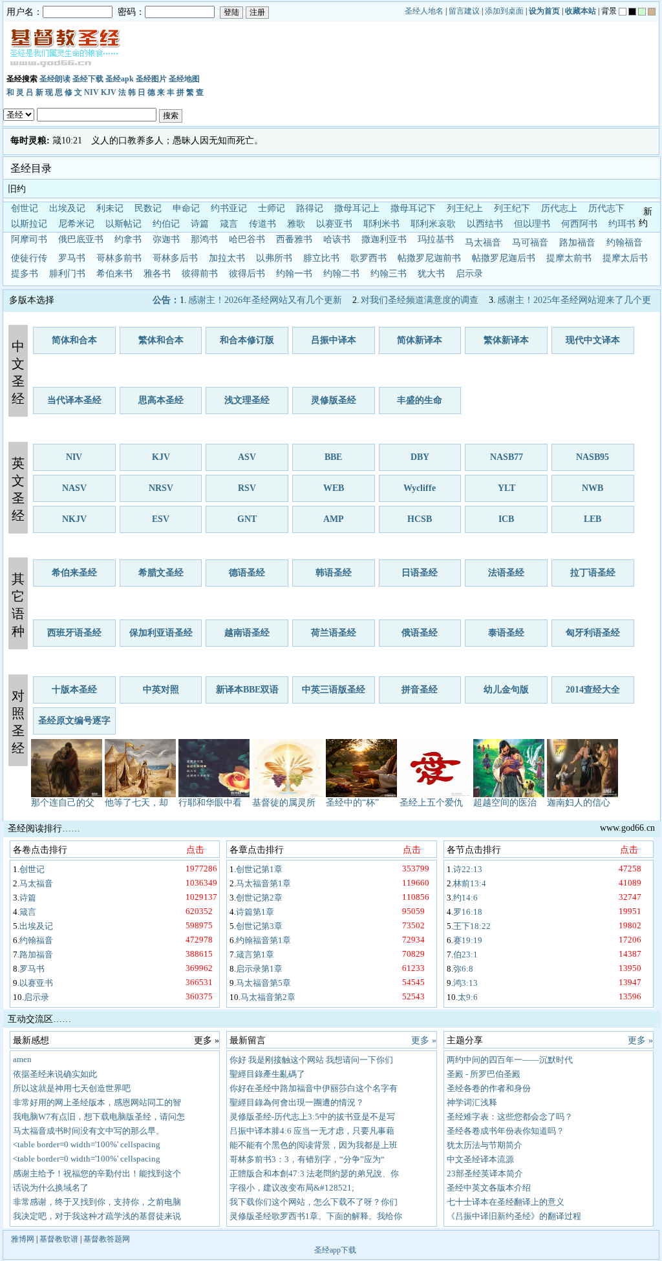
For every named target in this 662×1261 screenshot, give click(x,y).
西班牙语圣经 (74, 633)
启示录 (469, 273)
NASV (74, 488)
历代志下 (606, 208)
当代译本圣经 (74, 400)
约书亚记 (229, 208)
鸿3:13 (465, 983)
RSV (247, 488)
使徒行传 (29, 258)
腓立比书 (321, 258)
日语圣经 (419, 573)
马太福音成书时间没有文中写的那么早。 (88, 1131)
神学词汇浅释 (472, 1102)
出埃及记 (67, 208)
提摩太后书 (625, 258)
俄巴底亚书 (80, 239)
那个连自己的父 (62, 803)
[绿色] (642, 12)
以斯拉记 (29, 224)
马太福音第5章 (263, 983)
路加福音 (577, 242)
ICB (506, 519)
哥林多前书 (119, 258)
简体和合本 (74, 340)
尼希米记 (76, 224)
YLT (506, 488)
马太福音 (483, 242)
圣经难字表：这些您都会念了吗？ (510, 1116)
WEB (333, 488)
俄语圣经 (419, 633)
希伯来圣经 (74, 573)
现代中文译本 (593, 340)
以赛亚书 (334, 224)
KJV (108, 92)
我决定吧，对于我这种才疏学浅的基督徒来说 (97, 1216)
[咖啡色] (652, 12)
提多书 (24, 273)
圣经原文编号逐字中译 (74, 725)
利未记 (109, 208)
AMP (333, 519)
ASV (247, 457)
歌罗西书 (368, 258)
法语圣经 (506, 573)
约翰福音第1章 (263, 940)
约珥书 (621, 224)
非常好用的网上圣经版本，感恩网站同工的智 (97, 1102)
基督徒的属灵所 (283, 803)
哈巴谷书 (247, 239)
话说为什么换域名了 (51, 1188)
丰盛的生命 (419, 400)
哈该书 (336, 239)
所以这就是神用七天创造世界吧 (72, 1088)
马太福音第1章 (263, 883)
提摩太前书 (569, 258)
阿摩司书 (29, 239)
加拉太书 (227, 258)
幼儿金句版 (506, 689)
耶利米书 (381, 224)
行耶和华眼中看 (210, 803)
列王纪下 (512, 208)
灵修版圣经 (333, 400)
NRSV (161, 488)
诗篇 (200, 224)
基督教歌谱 (58, 1239)
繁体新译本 (506, 340)
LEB (592, 519)
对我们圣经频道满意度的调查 (419, 300)
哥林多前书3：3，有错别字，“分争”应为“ (307, 1159)
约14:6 (465, 897)
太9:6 (468, 997)
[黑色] (632, 12)
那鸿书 (204, 239)
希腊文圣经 (161, 573)
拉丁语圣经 (592, 573)
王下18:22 (472, 926)
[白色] (622, 12)
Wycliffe (419, 488)
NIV (91, 92)
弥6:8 (463, 969)
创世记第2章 (259, 897)
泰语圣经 (506, 633)
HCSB (419, 519)
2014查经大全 (593, 689)
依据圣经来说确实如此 (55, 1074)
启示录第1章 (259, 969)
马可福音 (530, 242)
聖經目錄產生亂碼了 (267, 1074)
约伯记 (166, 224)
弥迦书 (166, 239)
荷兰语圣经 (333, 633)
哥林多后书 (175, 258)
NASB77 (506, 457)
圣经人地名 (424, 11)
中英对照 (161, 689)
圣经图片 (151, 78)
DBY (420, 457)
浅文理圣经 (247, 400)
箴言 (229, 224)
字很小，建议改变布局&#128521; (292, 1188)
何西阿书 (579, 224)
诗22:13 (467, 869)
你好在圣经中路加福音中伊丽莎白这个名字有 (314, 1088)
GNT (247, 519)
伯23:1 (465, 954)
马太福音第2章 (267, 997)
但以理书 (532, 224)
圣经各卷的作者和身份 (489, 1088)
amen (22, 1059)
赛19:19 (467, 940)
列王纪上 (465, 208)
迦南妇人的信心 (578, 803)
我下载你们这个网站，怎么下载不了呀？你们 (314, 1202)
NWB (592, 488)
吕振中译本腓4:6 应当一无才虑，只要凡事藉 (312, 1131)
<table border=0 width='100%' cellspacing (86, 1144)
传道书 (262, 224)
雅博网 (22, 1239)
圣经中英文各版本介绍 (489, 1188)
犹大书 (431, 273)
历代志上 (559, 208)
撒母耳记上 (356, 208)
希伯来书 (114, 273)
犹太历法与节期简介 (484, 1145)
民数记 (148, 208)
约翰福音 (624, 242)
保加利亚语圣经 (161, 633)
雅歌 (296, 224)
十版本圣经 (74, 689)
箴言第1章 (255, 954)
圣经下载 (87, 78)
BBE (333, 457)
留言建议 (464, 11)
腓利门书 (67, 273)
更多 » (423, 1040)
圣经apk (119, 78)
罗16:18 (467, 912)
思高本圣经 (161, 400)
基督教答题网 (106, 1239)
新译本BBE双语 (247, 689)
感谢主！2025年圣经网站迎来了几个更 (574, 300)
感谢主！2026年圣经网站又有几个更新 (265, 300)
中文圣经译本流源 (480, 1159)
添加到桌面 (504, 11)
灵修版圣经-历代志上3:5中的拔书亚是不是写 (312, 1116)
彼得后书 (247, 273)
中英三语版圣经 (333, 689)
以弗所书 (274, 258)
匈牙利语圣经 (593, 633)
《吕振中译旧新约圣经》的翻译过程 (514, 1216)
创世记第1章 (259, 869)
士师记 (271, 208)
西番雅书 (294, 239)
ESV (160, 519)
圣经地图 (184, 78)
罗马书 (71, 258)
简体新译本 (419, 340)
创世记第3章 (259, 926)
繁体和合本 (161, 340)
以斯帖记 (123, 224)
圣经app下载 (335, 1250)
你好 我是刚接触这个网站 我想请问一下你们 (311, 1060)
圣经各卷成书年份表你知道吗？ (505, 1131)
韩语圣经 (333, 573)
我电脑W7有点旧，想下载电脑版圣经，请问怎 (99, 1116)
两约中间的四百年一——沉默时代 (510, 1060)
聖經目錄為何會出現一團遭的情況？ (297, 1102)
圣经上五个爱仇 (431, 803)
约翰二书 (341, 273)
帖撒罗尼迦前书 (429, 258)
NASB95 (592, 457)
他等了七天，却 (136, 803)
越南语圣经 (247, 633)
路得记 (309, 208)
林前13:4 (469, 883)
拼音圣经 (419, 689)
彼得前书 (200, 273)
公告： (166, 300)
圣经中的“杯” (352, 803)
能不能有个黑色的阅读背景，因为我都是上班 (314, 1145)
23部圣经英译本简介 (485, 1173)
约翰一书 (294, 273)
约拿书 (128, 239)
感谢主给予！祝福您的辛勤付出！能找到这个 (97, 1173)
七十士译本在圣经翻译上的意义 (505, 1202)
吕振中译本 (333, 340)
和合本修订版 (247, 340)
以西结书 (485, 224)
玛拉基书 (436, 239)
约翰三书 (388, 273)
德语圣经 (247, 573)
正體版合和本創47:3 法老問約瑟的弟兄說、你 (314, 1173)
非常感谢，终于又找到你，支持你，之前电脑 (97, 1202)
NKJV (74, 519)
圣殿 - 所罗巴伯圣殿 (483, 1074)
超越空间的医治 (505, 803)
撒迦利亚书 (384, 239)
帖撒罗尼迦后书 (503, 258)
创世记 (24, 208)
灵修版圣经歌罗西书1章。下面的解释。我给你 (316, 1216)
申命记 (186, 208)
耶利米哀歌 (433, 224)
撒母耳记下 (413, 208)
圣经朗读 (54, 78)
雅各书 (157, 273)
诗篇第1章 (255, 912)
